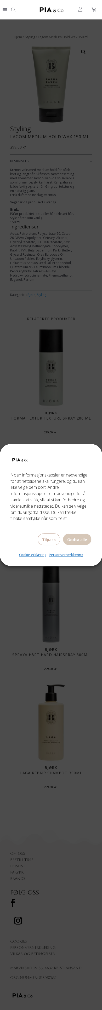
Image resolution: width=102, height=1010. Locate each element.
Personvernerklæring (66, 554)
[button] (5, 10)
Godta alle (77, 539)
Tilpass (49, 539)
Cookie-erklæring (32, 554)
